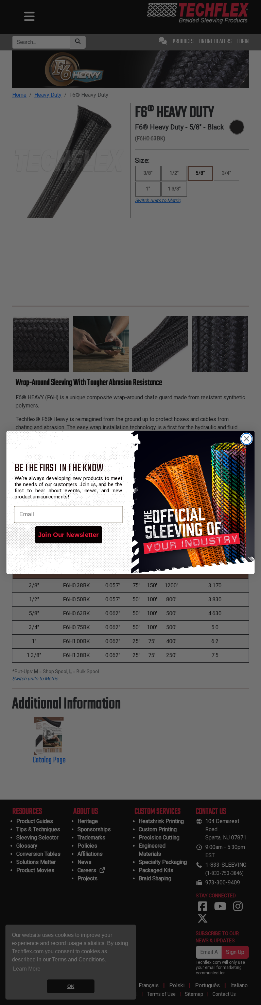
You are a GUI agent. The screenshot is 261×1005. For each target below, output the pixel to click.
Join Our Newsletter (68, 534)
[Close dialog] (246, 439)
